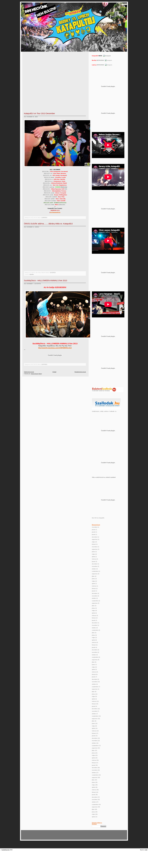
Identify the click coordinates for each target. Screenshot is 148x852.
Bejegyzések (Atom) (36, 373)
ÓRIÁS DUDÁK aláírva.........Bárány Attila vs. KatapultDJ (48, 223)
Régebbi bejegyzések (80, 372)
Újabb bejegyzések (29, 372)
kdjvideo (31, 274)
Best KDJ (94, 518)
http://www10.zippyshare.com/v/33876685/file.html (55, 348)
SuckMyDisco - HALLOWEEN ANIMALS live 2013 (45, 280)
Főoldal (54, 372)
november (94, 527)
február (94, 544)
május (93, 542)
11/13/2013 (53, 272)
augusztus (94, 539)
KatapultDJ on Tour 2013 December (39, 113)
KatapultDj (101, 518)
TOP (146, 849)
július (93, 576)
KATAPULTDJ (6, 849)
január (93, 529)
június (93, 551)
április (93, 556)
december (94, 537)
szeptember (95, 571)
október (94, 569)
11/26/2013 (44, 217)
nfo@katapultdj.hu (54, 212)
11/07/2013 (44, 364)
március (94, 559)
